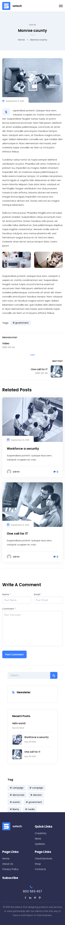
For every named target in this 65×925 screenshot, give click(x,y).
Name (6, 594)
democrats (18, 794)
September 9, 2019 (15, 101)
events (16, 802)
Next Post (57, 361)
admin (16, 471)
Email (37, 594)
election (37, 794)
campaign (18, 787)
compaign (37, 787)
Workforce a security (36, 737)
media (31, 809)
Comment (9, 608)
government (35, 802)
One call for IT (32, 751)
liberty (16, 809)
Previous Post (9, 337)
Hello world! (19, 723)
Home (32, 24)
